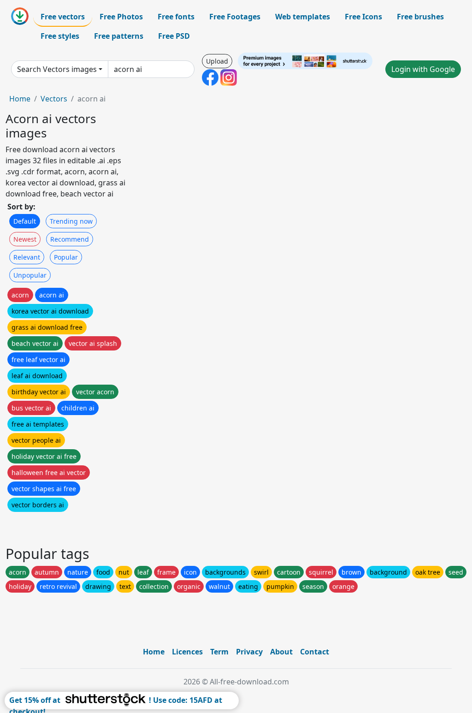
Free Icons (363, 17)
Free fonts (176, 17)
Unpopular (30, 275)
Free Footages (234, 17)
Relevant (26, 257)
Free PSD (174, 36)
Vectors (54, 99)
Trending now (71, 221)
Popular (66, 257)
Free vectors (63, 17)
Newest (24, 239)
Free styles (60, 36)
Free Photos (121, 17)
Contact (314, 652)
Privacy (249, 652)
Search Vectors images (57, 69)
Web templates (302, 17)
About (281, 652)
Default (24, 221)
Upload (217, 61)
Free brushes (420, 17)
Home (19, 99)
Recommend (69, 239)
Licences (187, 652)
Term (219, 652)
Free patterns (118, 36)
